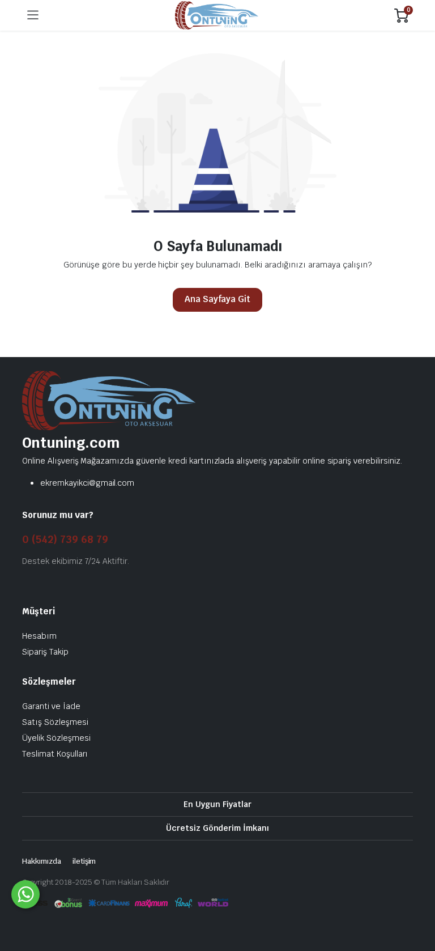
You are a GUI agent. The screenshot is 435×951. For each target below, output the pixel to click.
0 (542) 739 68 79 (65, 539)
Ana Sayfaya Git (218, 299)
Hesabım (39, 636)
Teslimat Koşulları (55, 754)
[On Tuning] (216, 15)
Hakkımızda (41, 861)
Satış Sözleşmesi (55, 722)
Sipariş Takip (45, 652)
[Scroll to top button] (417, 900)
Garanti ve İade (51, 706)
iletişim (84, 861)
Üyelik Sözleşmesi (56, 738)
